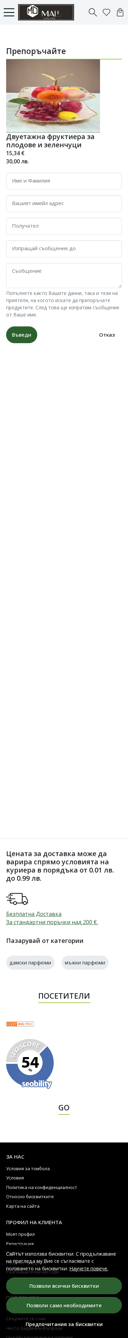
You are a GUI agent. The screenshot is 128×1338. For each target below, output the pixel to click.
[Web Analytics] (19, 1023)
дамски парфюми (30, 962)
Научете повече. (88, 1268)
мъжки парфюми (85, 962)
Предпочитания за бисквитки (64, 1324)
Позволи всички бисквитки (64, 1285)
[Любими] (106, 12)
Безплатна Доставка (33, 914)
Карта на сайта (23, 1206)
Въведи (21, 334)
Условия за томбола (28, 1168)
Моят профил (20, 1234)
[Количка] (120, 12)
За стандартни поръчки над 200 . (52, 922)
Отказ (107, 334)
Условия (15, 1178)
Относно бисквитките (30, 1196)
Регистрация (20, 1244)
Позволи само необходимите (64, 1305)
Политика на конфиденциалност (41, 1187)
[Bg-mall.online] (48, 12)
